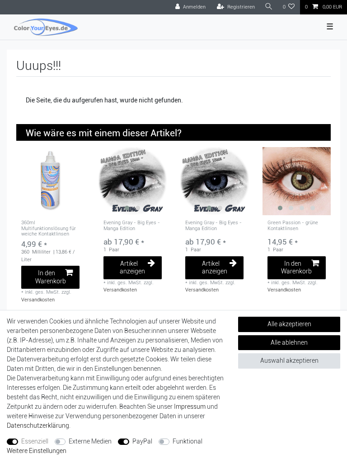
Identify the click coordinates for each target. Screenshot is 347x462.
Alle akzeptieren (289, 324)
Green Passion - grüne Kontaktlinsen (292, 225)
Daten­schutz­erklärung (38, 425)
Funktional (187, 441)
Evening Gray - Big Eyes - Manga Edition (131, 225)
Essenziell (34, 441)
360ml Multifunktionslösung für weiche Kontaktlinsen (48, 228)
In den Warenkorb (50, 277)
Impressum (190, 406)
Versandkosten (38, 300)
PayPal (142, 441)
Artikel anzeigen (132, 267)
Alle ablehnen (289, 342)
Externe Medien (90, 441)
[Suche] (269, 7)
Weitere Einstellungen (36, 450)
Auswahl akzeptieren (289, 360)
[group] (132, 181)
